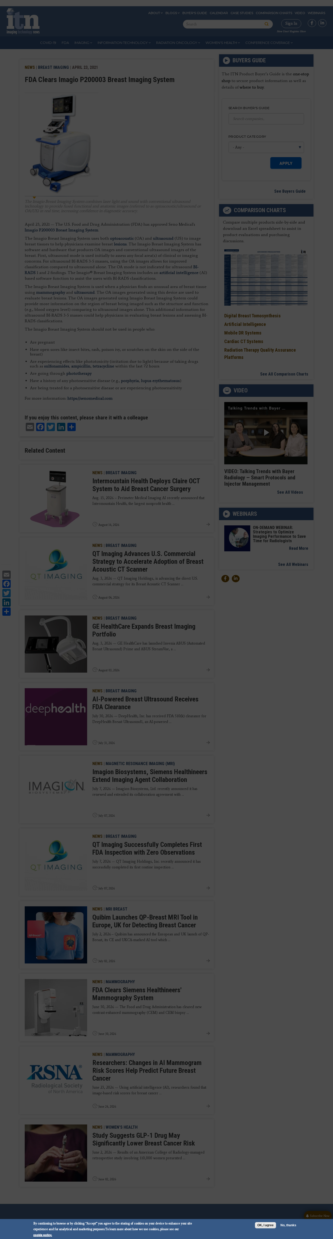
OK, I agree (265, 1225)
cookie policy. (42, 1235)
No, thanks (288, 1225)
